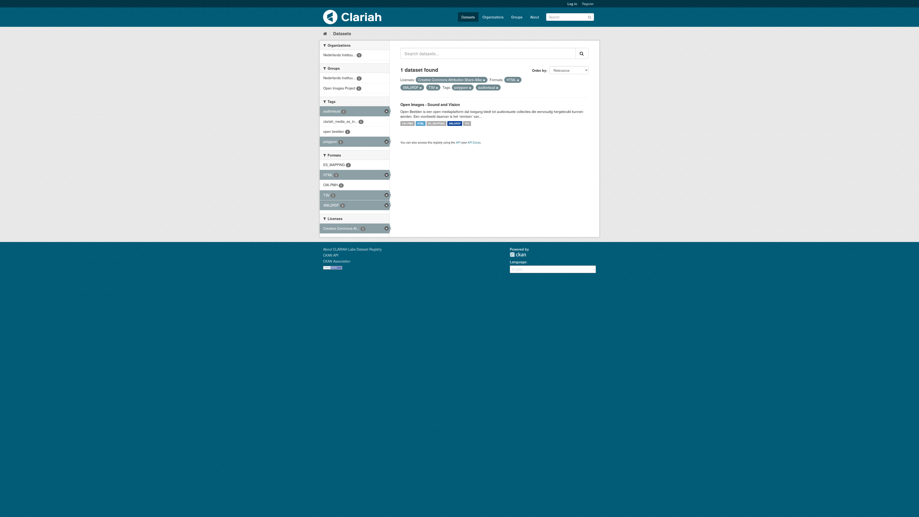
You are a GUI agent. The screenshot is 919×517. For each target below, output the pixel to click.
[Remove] (484, 80)
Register (588, 3)
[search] (582, 53)
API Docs (474, 142)
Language (518, 261)
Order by (539, 70)
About (534, 17)
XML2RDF (455, 123)
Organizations (493, 17)
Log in (572, 3)
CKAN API (330, 255)
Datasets (468, 17)
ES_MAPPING (436, 123)
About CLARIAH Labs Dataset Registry (352, 249)
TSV (467, 123)
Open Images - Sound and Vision (430, 104)
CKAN (518, 254)
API (458, 142)
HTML (420, 123)
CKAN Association (336, 261)
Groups (516, 17)
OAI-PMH (407, 123)
